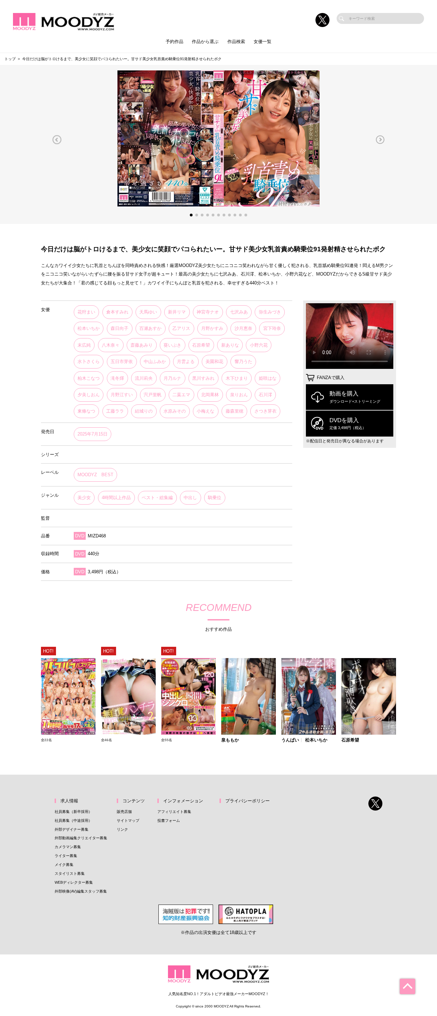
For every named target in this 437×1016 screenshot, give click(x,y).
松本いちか (88, 328)
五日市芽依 (122, 361)
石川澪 (265, 394)
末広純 (84, 345)
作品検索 (236, 41)
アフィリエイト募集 (174, 812)
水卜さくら (88, 361)
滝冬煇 (117, 378)
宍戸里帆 (152, 394)
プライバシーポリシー (247, 800)
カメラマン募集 (68, 847)
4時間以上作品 (116, 497)
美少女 (84, 497)
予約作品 (174, 41)
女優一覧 (262, 41)
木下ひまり (237, 378)
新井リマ (177, 312)
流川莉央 (144, 378)
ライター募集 (66, 856)
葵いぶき (172, 345)
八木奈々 (110, 345)
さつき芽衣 (265, 411)
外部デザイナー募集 (71, 829)
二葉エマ (181, 394)
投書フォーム (168, 820)
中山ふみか (155, 361)
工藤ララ (115, 411)
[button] (57, 139)
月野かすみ (212, 328)
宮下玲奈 (272, 328)
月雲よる (186, 361)
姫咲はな (268, 378)
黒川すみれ (203, 378)
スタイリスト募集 (70, 873)
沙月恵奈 (243, 328)
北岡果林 (210, 394)
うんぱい (290, 740)
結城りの (144, 411)
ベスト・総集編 (157, 497)
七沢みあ (239, 312)
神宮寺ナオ (208, 312)
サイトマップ (128, 820)
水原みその (175, 411)
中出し (190, 497)
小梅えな (205, 411)
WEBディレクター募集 (74, 882)
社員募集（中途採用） (73, 820)
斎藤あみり (141, 345)
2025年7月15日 (92, 434)
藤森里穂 (234, 411)
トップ (10, 59)
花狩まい (86, 312)
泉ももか (230, 740)
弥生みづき (270, 312)
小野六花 (259, 345)
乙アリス (181, 328)
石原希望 (201, 345)
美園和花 (214, 361)
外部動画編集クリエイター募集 (81, 838)
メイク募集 (64, 865)
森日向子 (119, 328)
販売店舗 (124, 812)
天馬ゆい (148, 312)
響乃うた (243, 361)
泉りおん (239, 394)
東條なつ (86, 411)
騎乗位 (214, 497)
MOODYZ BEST (95, 474)
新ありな (230, 345)
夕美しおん (88, 394)
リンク (122, 829)
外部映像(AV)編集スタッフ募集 (81, 891)
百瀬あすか (150, 328)
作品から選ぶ (205, 41)
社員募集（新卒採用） (73, 812)
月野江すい (122, 394)
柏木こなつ (88, 378)
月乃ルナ (172, 378)
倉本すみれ (117, 312)
